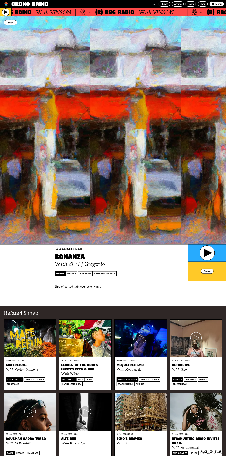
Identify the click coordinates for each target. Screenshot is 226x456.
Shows (164, 4)
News (191, 4)
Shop (203, 4)
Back (10, 22)
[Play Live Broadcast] (6, 12)
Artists (178, 4)
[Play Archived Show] (207, 253)
